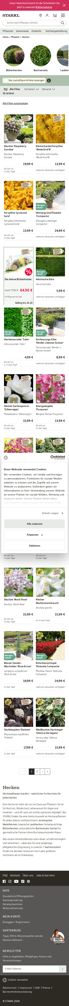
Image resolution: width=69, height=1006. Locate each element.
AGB (37, 988)
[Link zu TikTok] (22, 881)
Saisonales (22, 31)
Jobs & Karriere (45, 875)
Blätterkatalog (44, 7)
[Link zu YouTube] (16, 881)
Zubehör (36, 31)
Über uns (28, 875)
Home (6, 37)
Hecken (25, 37)
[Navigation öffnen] (63, 15)
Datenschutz (10, 988)
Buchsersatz (41, 70)
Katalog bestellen (12, 904)
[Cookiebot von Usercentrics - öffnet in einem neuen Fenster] (50, 457)
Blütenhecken (14, 70)
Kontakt (15, 875)
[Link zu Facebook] (4, 881)
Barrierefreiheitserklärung (17, 992)
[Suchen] (62, 969)
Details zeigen (50, 513)
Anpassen (33, 534)
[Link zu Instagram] (9, 881)
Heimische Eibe (45, 279)
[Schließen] (64, 5)
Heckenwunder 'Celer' (16, 339)
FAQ (5, 875)
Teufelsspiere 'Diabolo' (17, 729)
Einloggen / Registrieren (16, 922)
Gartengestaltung (56, 31)
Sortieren (29, 89)
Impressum (26, 988)
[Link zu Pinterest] (28, 881)
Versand (46, 89)
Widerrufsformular (13, 908)
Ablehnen (34, 545)
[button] (13, 89)
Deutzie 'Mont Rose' (15, 599)
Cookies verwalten (18, 980)
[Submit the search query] (62, 23)
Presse (46, 988)
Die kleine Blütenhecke (18, 279)
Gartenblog (12, 930)
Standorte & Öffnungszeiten (18, 896)
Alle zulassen (34, 523)
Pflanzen (8, 31)
